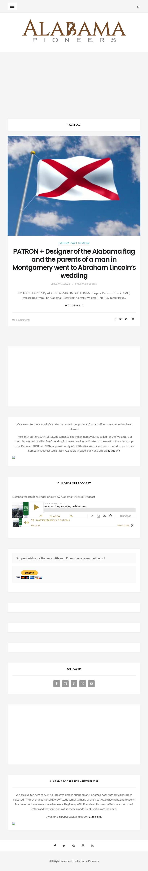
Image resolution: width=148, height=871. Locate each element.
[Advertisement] (74, 79)
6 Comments (23, 319)
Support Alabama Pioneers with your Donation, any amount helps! (60, 558)
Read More (74, 305)
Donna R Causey (87, 283)
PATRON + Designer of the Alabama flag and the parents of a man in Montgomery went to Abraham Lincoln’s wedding (74, 263)
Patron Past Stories (74, 243)
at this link (113, 450)
